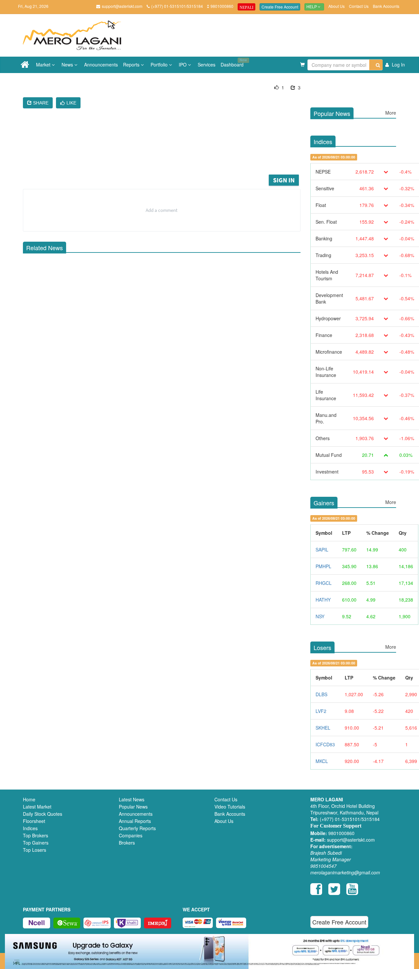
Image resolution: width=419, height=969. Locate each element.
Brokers (127, 842)
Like (71, 102)
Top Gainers (35, 842)
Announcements (101, 64)
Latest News (131, 799)
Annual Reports (135, 821)
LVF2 (321, 711)
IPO (183, 64)
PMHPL (323, 566)
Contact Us (359, 6)
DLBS (321, 694)
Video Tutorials (229, 806)
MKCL (322, 761)
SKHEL (323, 727)
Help (312, 7)
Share (40, 102)
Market (44, 64)
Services (206, 64)
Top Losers (34, 850)
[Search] (376, 65)
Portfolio (160, 64)
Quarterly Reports (137, 828)
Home (29, 799)
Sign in (284, 180)
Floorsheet (34, 821)
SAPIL (322, 549)
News (68, 64)
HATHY (323, 599)
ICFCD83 (325, 744)
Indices (30, 828)
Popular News (133, 806)
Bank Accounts (386, 6)
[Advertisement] (166, 155)
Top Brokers (35, 835)
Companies (130, 835)
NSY (320, 616)
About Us (336, 6)
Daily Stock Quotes (42, 814)
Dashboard (233, 62)
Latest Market (37, 806)
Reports (132, 64)
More (390, 112)
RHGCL (324, 583)
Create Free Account (280, 6)
